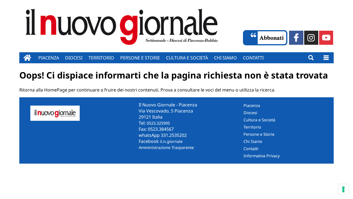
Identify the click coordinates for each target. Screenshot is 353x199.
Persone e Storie (259, 134)
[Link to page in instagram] (311, 38)
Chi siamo (225, 58)
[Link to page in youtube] (326, 38)
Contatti (253, 58)
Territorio (101, 58)
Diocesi (73, 58)
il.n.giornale (171, 141)
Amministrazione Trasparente (166, 147)
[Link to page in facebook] (296, 38)
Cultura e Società (187, 58)
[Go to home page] (27, 57)
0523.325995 (158, 123)
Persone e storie (140, 58)
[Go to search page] (311, 57)
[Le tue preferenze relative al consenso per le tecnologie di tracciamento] (343, 189)
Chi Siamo (253, 141)
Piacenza (48, 58)
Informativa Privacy (262, 155)
